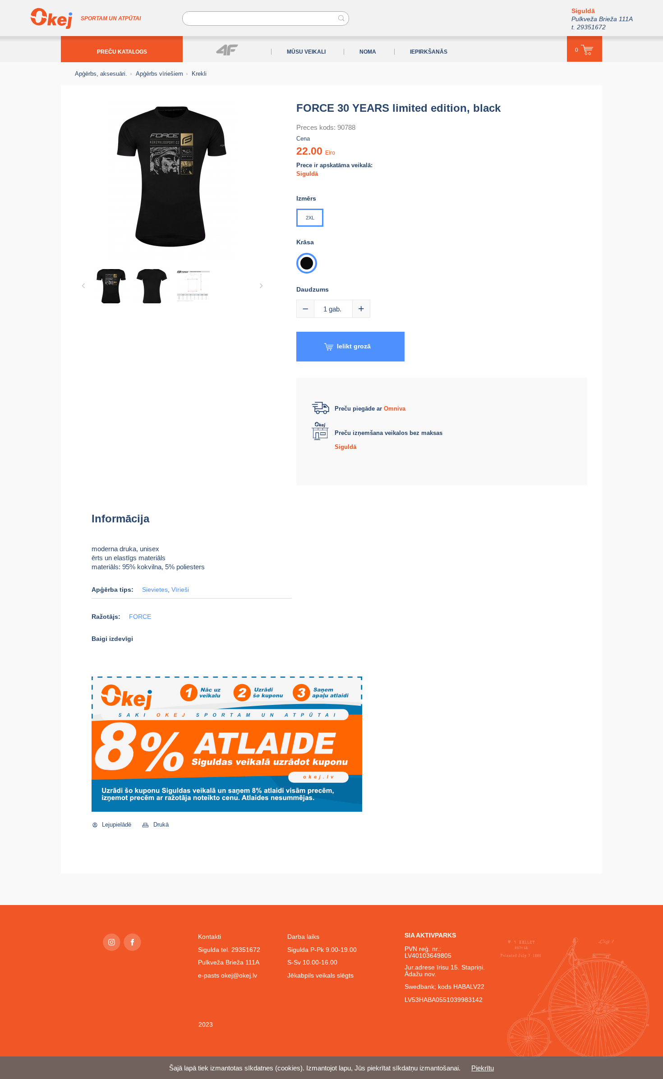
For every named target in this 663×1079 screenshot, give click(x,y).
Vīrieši (180, 589)
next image (261, 286)
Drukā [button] (161, 824)
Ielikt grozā (354, 346)
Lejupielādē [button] (116, 824)
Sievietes (155, 589)
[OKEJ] (51, 18)
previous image (83, 286)
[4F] (227, 49)
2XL (310, 217)
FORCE (140, 616)
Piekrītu (482, 1068)
